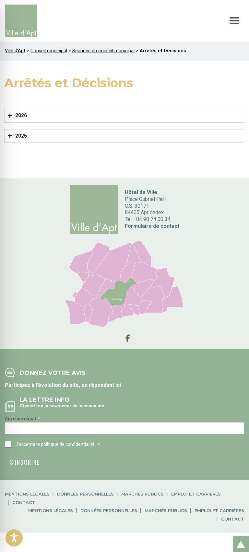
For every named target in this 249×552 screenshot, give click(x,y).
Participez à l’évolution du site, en (47, 385)
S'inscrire (25, 462)
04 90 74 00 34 (153, 219)
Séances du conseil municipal (103, 51)
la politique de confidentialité (65, 444)
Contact (23, 502)
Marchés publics (142, 494)
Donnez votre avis (52, 372)
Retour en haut (239, 537)
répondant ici (105, 385)
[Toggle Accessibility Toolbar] (14, 538)
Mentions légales (27, 494)
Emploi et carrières (196, 494)
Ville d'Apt (15, 51)
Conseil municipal (48, 51)
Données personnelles (85, 494)
